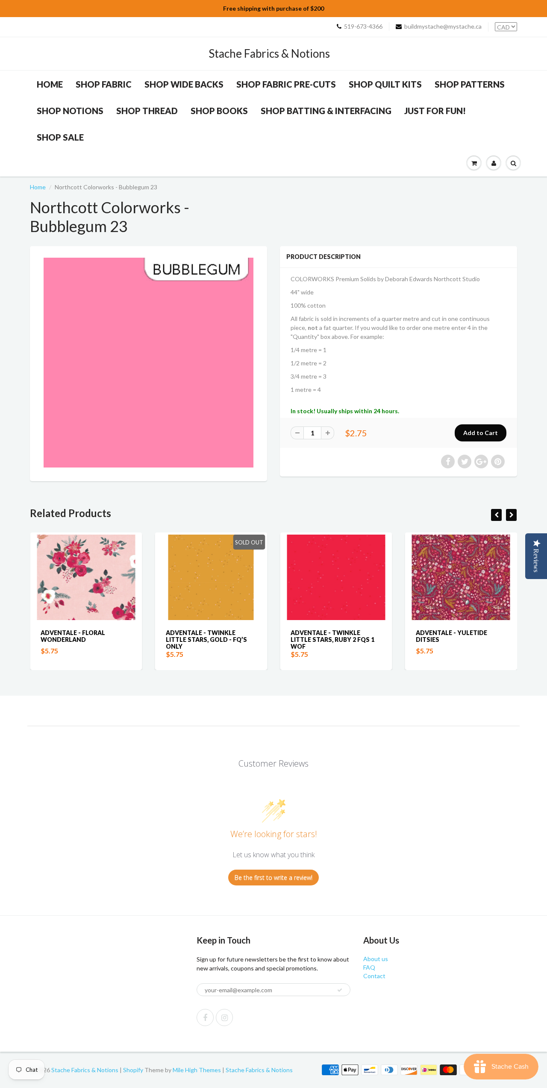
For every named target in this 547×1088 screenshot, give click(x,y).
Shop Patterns (470, 84)
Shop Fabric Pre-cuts (286, 84)
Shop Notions (70, 111)
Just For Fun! (435, 111)
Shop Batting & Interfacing (326, 111)
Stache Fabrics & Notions (269, 53)
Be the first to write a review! (273, 877)
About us (375, 958)
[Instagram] (224, 1017)
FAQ (369, 967)
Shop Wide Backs (184, 84)
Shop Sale (60, 137)
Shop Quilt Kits (385, 84)
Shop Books (219, 111)
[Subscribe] (340, 990)
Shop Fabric (104, 84)
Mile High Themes (197, 1069)
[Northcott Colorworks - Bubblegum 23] (148, 362)
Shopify (133, 1069)
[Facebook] (205, 1017)
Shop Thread (147, 111)
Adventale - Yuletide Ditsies (451, 636)
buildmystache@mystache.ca (443, 26)
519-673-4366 (363, 26)
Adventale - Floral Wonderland (73, 636)
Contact (374, 975)
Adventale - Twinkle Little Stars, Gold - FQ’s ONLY (206, 639)
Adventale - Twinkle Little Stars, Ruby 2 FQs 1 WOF (332, 639)
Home (50, 84)
